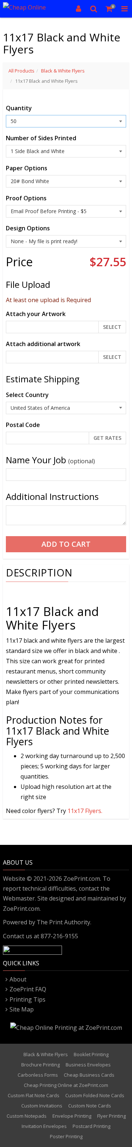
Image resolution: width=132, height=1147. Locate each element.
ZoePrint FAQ (28, 989)
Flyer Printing (111, 1116)
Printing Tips (27, 999)
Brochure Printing (40, 1064)
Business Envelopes (88, 1064)
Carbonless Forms (38, 1075)
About (18, 979)
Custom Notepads (27, 1116)
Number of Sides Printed (41, 138)
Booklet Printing (91, 1054)
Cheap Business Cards (89, 1075)
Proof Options (26, 198)
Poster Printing (66, 1136)
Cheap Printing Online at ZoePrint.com (66, 1085)
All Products (21, 70)
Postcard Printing (91, 1126)
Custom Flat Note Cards (33, 1095)
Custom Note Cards (89, 1105)
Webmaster (19, 898)
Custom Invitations (41, 1105)
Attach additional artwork (43, 344)
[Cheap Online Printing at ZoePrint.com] (29, 8)
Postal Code (23, 425)
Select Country (27, 395)
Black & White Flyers (63, 70)
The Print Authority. (64, 922)
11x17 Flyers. (84, 811)
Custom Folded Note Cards (94, 1095)
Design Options (28, 228)
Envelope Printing (71, 1116)
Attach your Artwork (36, 314)
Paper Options (26, 168)
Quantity (19, 108)
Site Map (22, 1009)
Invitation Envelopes (44, 1126)
